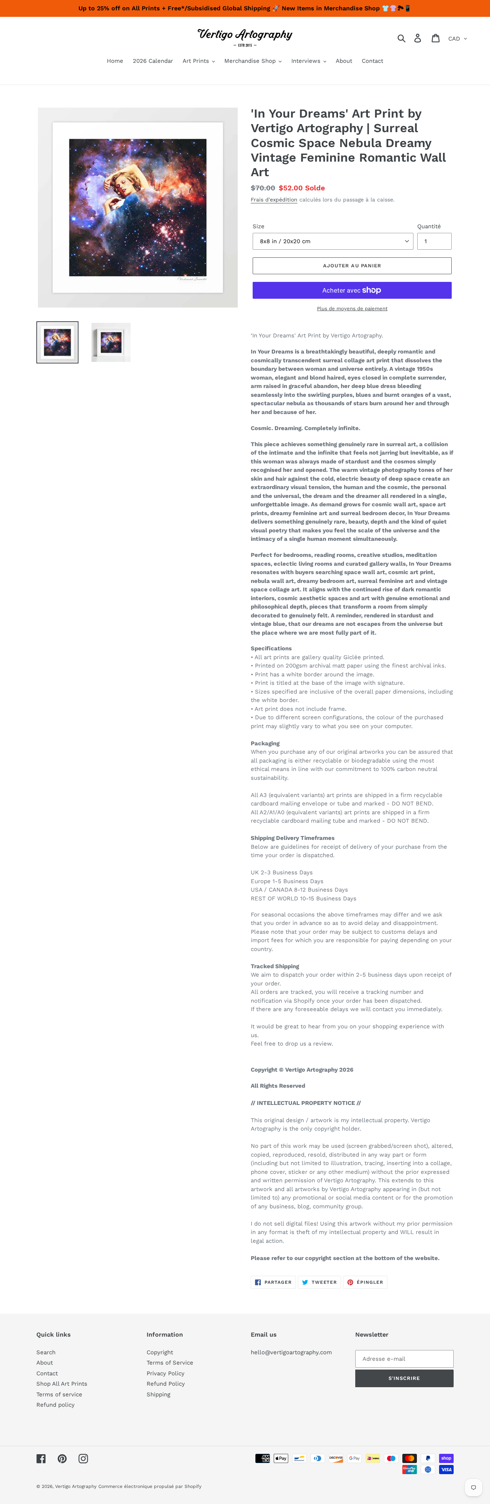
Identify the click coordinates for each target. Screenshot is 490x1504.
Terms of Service (170, 1362)
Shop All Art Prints (61, 1383)
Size (259, 226)
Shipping (158, 1394)
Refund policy (55, 1404)
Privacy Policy (166, 1373)
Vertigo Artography (75, 1486)
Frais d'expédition (274, 199)
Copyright (160, 1352)
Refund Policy (166, 1383)
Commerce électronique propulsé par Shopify (149, 1486)
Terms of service (59, 1394)
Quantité (429, 226)
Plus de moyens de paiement (352, 308)
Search (46, 1352)
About (44, 1362)
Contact (47, 1373)
